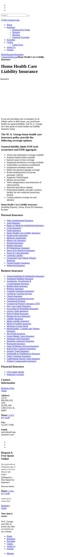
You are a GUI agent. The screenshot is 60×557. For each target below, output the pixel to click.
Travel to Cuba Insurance (18, 253)
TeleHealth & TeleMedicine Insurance (23, 353)
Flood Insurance (14, 230)
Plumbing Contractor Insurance (20, 341)
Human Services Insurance (18, 316)
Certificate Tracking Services (19, 293)
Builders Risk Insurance (17, 286)
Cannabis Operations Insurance (20, 291)
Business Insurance (15, 288)
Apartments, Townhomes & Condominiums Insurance (19, 282)
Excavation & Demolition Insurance (22, 308)
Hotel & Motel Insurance (18, 313)
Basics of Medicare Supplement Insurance (25, 225)
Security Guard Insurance (18, 351)
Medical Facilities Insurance (19, 323)
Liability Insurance (15, 318)
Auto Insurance (13, 223)
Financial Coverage (15, 374)
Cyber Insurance (14, 228)
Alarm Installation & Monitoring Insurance (25, 276)
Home (4, 54)
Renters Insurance (14, 245)
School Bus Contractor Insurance (21, 348)
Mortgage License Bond (17, 326)
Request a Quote (5, 507)
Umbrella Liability (15, 255)
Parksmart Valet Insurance (18, 338)
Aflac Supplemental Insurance (20, 220)
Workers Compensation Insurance (21, 361)
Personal (14, 57)
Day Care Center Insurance (19, 306)
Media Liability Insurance (18, 321)
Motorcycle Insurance (16, 240)
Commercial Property (16, 301)
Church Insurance (14, 296)
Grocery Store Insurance (17, 311)
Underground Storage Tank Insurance (23, 358)
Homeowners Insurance (17, 235)
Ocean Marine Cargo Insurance (20, 336)
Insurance (11, 54)
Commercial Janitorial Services (20, 298)
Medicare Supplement (16, 238)
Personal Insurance (15, 243)
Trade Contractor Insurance (19, 356)
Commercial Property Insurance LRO (23, 303)
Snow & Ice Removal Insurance (21, 250)
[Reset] (28, 15)
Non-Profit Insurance (16, 333)
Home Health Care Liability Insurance (23, 233)
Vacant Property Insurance (18, 263)
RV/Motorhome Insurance (18, 248)
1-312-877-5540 (7, 416)
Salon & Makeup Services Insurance (23, 346)
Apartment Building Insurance (20, 278)
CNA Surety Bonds (15, 372)
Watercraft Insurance (16, 265)
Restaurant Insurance (16, 343)
